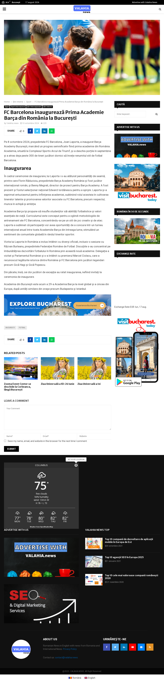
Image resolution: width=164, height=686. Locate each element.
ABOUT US (50, 639)
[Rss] (149, 647)
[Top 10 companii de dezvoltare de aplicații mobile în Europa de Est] (93, 543)
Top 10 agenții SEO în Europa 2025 (124, 557)
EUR (132, 307)
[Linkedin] (123, 647)
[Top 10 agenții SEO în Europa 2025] (93, 561)
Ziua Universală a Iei (89, 383)
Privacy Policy (70, 649)
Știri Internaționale (34, 107)
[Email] (141, 647)
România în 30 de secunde (133, 211)
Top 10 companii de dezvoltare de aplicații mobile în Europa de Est (129, 541)
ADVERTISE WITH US (128, 127)
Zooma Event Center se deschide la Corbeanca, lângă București (17, 386)
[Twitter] (115, 647)
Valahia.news (13, 123)
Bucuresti (10, 328)
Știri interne (47, 107)
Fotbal (22, 328)
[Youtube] (132, 647)
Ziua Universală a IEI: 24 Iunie (57, 383)
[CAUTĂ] (156, 114)
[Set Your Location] (76, 465)
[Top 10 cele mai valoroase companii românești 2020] (93, 579)
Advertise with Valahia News (144, 2)
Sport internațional (18, 107)
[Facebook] (106, 647)
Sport (7, 107)
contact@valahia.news (66, 657)
